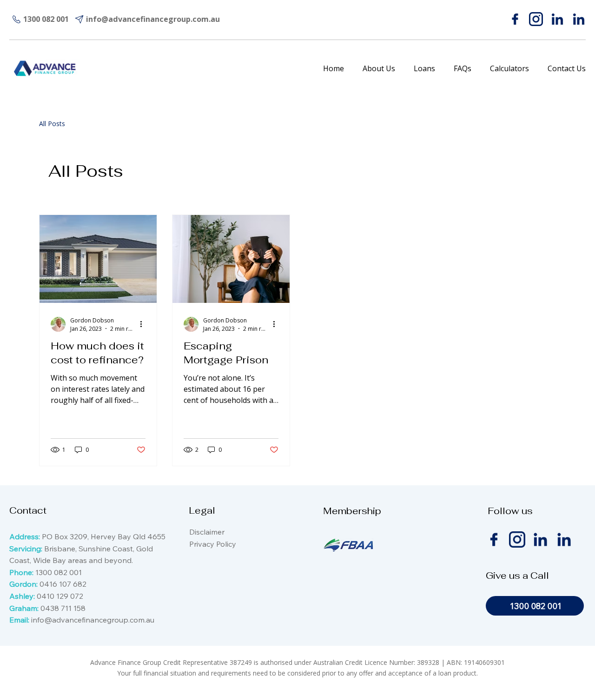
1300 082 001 (58, 572)
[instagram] (536, 19)
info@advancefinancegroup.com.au (92, 619)
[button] (424, 68)
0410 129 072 (60, 596)
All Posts (52, 123)
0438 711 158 (63, 608)
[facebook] (515, 19)
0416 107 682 (63, 584)
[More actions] (144, 324)
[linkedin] (557, 19)
